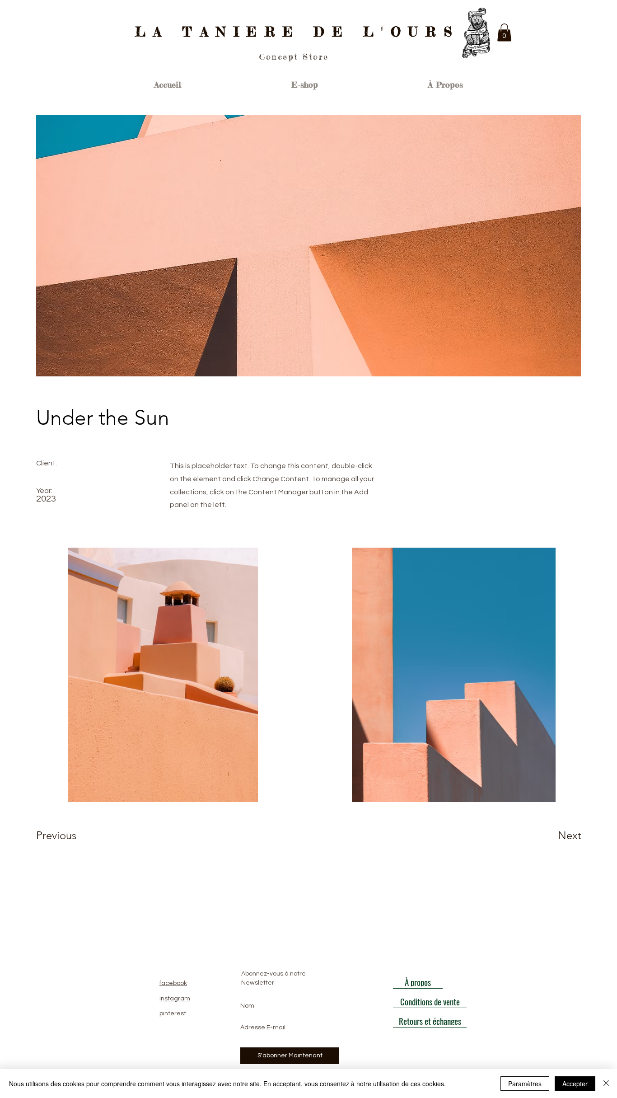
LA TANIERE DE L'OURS (297, 32)
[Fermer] (606, 1083)
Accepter (575, 1083)
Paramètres (525, 1083)
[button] (504, 32)
